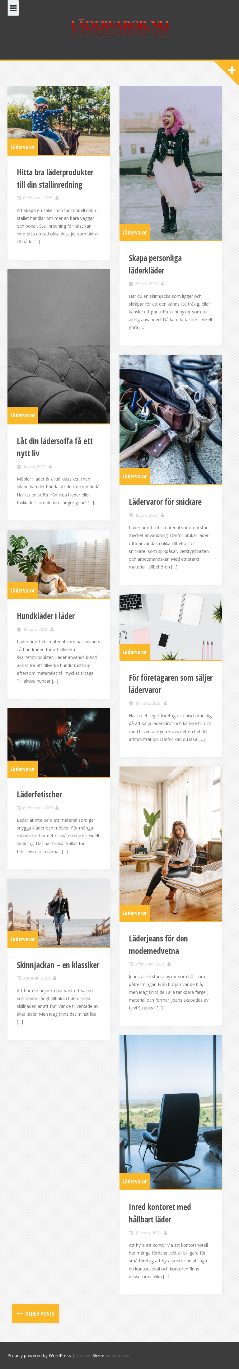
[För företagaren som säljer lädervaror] (171, 627)
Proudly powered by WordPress (39, 1355)
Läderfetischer (39, 794)
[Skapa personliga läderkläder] (171, 163)
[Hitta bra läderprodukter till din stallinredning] (58, 120)
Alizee (98, 1355)
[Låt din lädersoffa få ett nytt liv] (58, 346)
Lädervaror (23, 146)
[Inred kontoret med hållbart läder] (171, 1112)
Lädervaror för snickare (165, 501)
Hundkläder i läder (46, 616)
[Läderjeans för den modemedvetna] (171, 844)
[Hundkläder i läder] (58, 564)
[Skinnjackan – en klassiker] (58, 913)
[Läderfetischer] (58, 742)
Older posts (39, 1313)
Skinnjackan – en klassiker (58, 964)
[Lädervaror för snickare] (171, 420)
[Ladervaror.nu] (119, 29)
